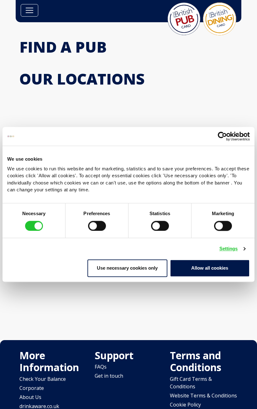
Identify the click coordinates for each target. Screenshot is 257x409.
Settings (228, 248)
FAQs (101, 366)
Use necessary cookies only (127, 268)
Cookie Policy (185, 404)
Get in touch (109, 375)
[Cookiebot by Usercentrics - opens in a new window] (222, 136)
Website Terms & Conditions (203, 395)
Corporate (31, 388)
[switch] (97, 226)
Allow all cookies (209, 268)
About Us (30, 397)
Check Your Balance (42, 378)
